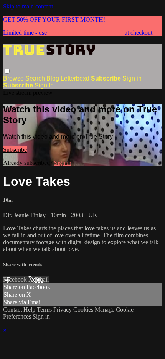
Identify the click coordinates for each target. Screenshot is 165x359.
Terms (45, 309)
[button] (7, 71)
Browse (14, 78)
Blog (52, 78)
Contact (12, 309)
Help (30, 309)
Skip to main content (28, 6)
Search (35, 78)
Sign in (132, 78)
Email (42, 279)
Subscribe (15, 149)
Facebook (15, 279)
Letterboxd (75, 78)
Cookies (84, 309)
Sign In (44, 85)
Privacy (63, 309)
